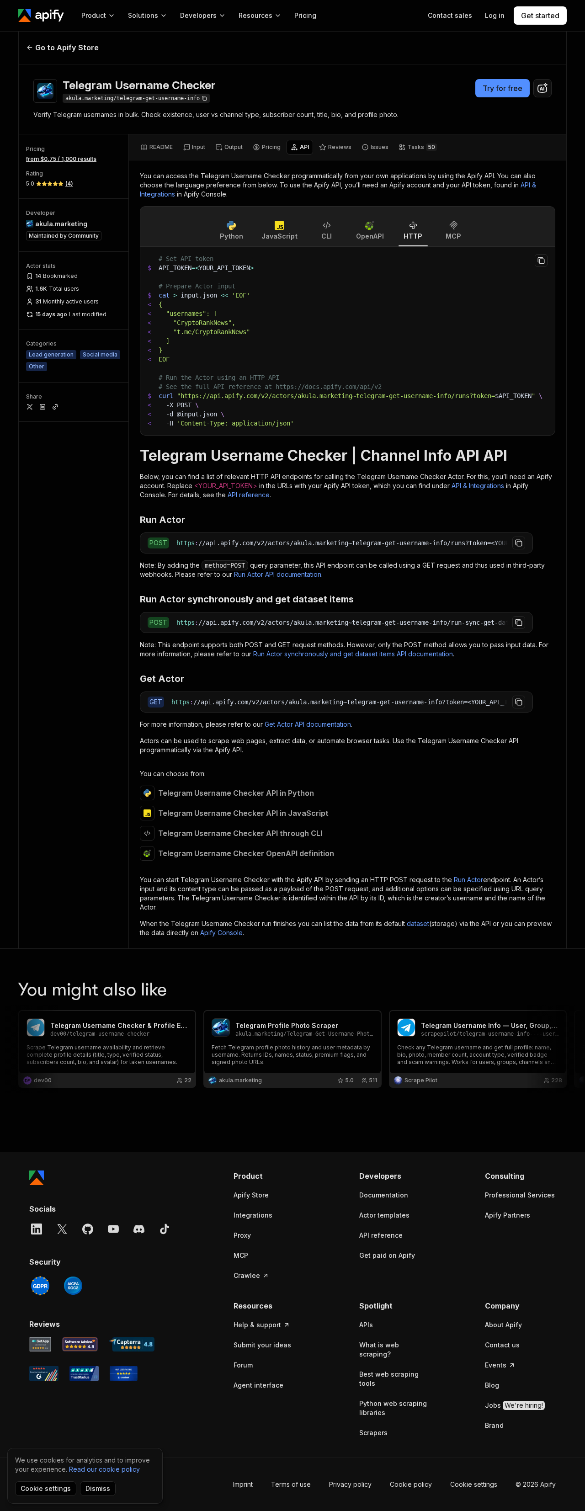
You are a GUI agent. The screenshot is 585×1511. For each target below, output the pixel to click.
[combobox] (542, 88)
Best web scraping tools (389, 1378)
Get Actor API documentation (308, 724)
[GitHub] (87, 1229)
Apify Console (221, 932)
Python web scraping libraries (393, 1407)
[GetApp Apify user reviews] (40, 1344)
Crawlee (247, 1275)
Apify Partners (507, 1215)
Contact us (502, 1345)
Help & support (257, 1325)
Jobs (514, 1405)
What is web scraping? (379, 1349)
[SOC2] (73, 1286)
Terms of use (291, 1484)
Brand (494, 1425)
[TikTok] (164, 1229)
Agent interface (258, 1385)
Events (495, 1365)
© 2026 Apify (536, 1484)
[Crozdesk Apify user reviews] (124, 1373)
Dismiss (97, 1488)
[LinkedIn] (36, 1229)
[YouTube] (113, 1229)
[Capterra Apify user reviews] (131, 1344)
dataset (418, 923)
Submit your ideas (262, 1345)
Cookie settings (473, 1484)
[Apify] (41, 15)
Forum (243, 1365)
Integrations (253, 1215)
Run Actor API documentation (277, 574)
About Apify (503, 1325)
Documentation (383, 1195)
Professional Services (520, 1195)
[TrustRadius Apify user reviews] (84, 1373)
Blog (492, 1385)
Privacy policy (350, 1484)
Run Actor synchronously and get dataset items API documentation (353, 654)
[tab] (156, 147)
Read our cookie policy (104, 1469)
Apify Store (251, 1195)
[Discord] (139, 1229)
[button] (269, 1175)
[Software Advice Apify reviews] (80, 1344)
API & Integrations (478, 485)
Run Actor (468, 879)
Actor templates (384, 1215)
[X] (62, 1229)
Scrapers (373, 1433)
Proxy (242, 1235)
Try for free (502, 88)
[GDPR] (40, 1286)
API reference (249, 495)
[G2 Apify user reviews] (43, 1373)
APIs (366, 1325)
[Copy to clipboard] (541, 260)
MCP (241, 1255)
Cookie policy (411, 1484)
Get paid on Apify (387, 1255)
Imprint (243, 1484)
